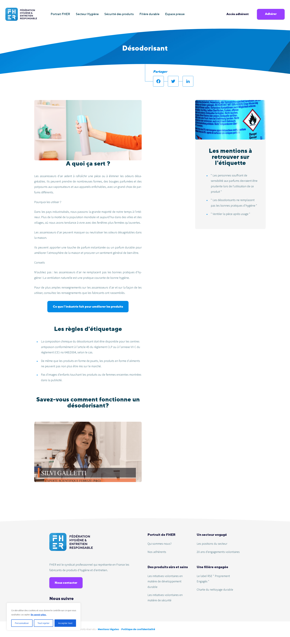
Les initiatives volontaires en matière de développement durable (165, 581)
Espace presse (175, 14)
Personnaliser (22, 623)
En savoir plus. (38, 614)
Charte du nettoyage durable (215, 589)
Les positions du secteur (212, 544)
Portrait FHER (60, 14)
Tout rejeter (44, 623)
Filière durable (149, 14)
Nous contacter (66, 583)
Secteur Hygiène (87, 14)
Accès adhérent (237, 14)
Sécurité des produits (119, 14)
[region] (44, 616)
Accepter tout (65, 623)
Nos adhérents (157, 552)
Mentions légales (108, 629)
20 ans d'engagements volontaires (218, 552)
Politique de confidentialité (138, 629)
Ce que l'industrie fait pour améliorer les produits (88, 306)
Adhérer (271, 14)
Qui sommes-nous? (160, 544)
